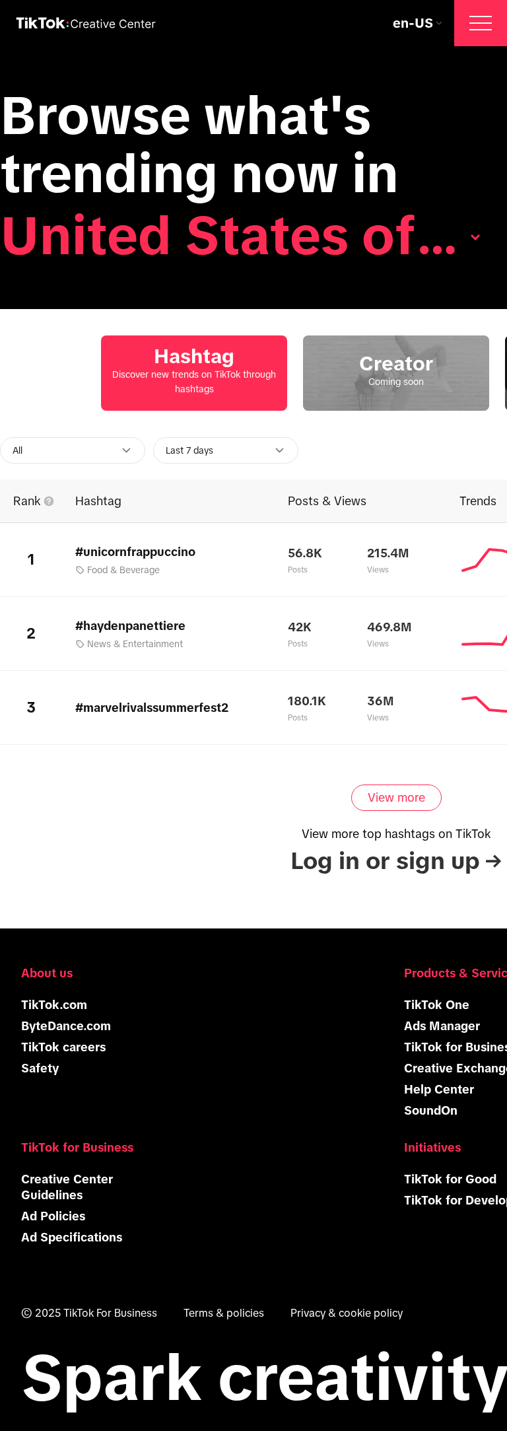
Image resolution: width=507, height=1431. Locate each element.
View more (396, 797)
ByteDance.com (66, 1026)
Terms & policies (224, 1313)
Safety (40, 1068)
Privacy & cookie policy (346, 1313)
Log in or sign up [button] (396, 860)
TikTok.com (54, 1005)
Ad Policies (53, 1216)
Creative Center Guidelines (67, 1187)
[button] (480, 23)
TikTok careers (63, 1047)
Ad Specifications (71, 1237)
